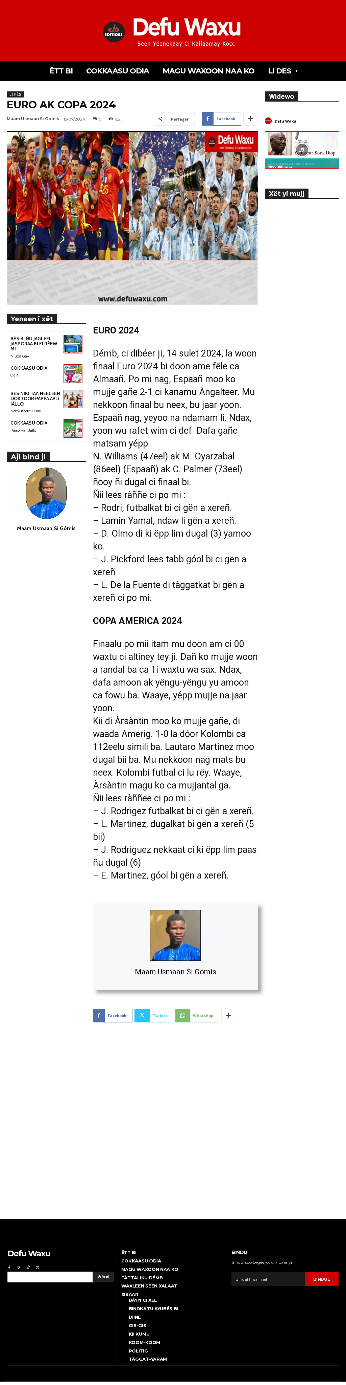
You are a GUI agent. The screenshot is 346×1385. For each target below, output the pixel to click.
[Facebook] (9, 1267)
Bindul (321, 1279)
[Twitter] (37, 1267)
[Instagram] (19, 1267)
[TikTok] (28, 1267)
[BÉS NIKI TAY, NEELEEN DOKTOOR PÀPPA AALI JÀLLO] (73, 399)
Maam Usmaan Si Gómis (175, 972)
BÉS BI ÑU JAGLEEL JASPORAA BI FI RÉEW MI (33, 344)
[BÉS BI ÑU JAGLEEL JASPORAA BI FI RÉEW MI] (73, 344)
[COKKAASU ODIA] (73, 373)
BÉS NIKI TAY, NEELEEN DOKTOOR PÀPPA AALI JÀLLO (35, 398)
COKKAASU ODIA (28, 368)
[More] (250, 119)
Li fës (15, 94)
